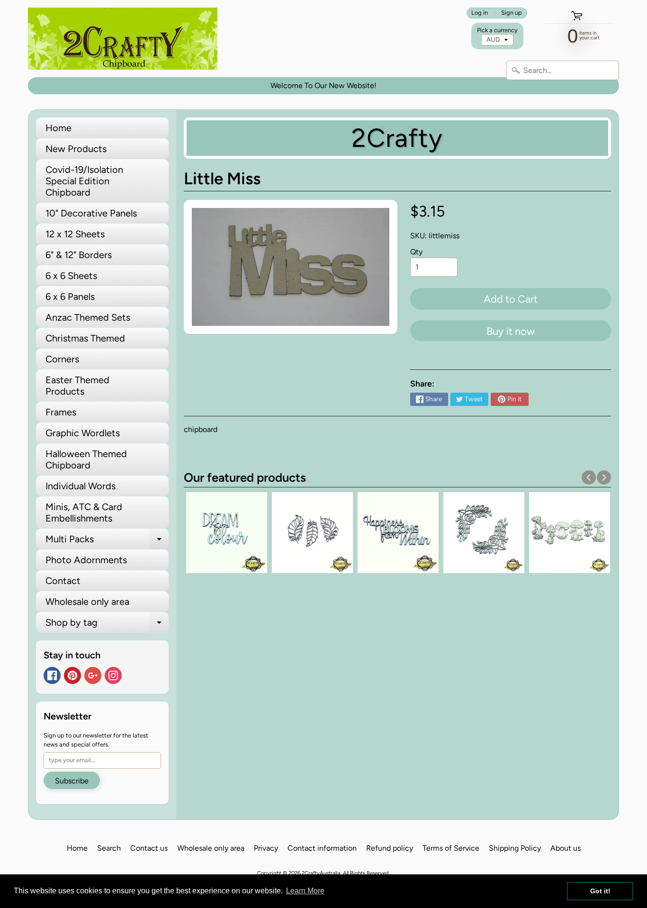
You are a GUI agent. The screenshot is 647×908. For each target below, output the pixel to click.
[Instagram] (113, 675)
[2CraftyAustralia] (122, 39)
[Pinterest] (72, 675)
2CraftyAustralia (321, 873)
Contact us (149, 848)
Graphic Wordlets (82, 433)
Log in (479, 13)
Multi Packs (107, 541)
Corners (62, 359)
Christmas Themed (85, 338)
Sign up (511, 13)
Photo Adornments (86, 560)
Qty (416, 251)
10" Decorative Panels (91, 213)
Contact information (322, 848)
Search (109, 848)
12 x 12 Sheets (75, 234)
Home (58, 128)
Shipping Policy (515, 848)
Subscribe (72, 780)
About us (565, 848)
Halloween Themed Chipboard (86, 459)
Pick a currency (497, 30)
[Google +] (92, 675)
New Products (76, 148)
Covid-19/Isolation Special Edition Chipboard (84, 181)
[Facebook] (52, 675)
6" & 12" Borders (78, 255)
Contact (63, 580)
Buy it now (510, 331)
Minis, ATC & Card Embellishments (83, 512)
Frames (60, 412)
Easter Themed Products (77, 385)
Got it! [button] (600, 891)
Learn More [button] (305, 891)
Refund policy (389, 848)
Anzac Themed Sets (87, 317)
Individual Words (80, 486)
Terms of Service (450, 848)
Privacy (266, 848)
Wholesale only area (87, 601)
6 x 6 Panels (70, 296)
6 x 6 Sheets (71, 275)
